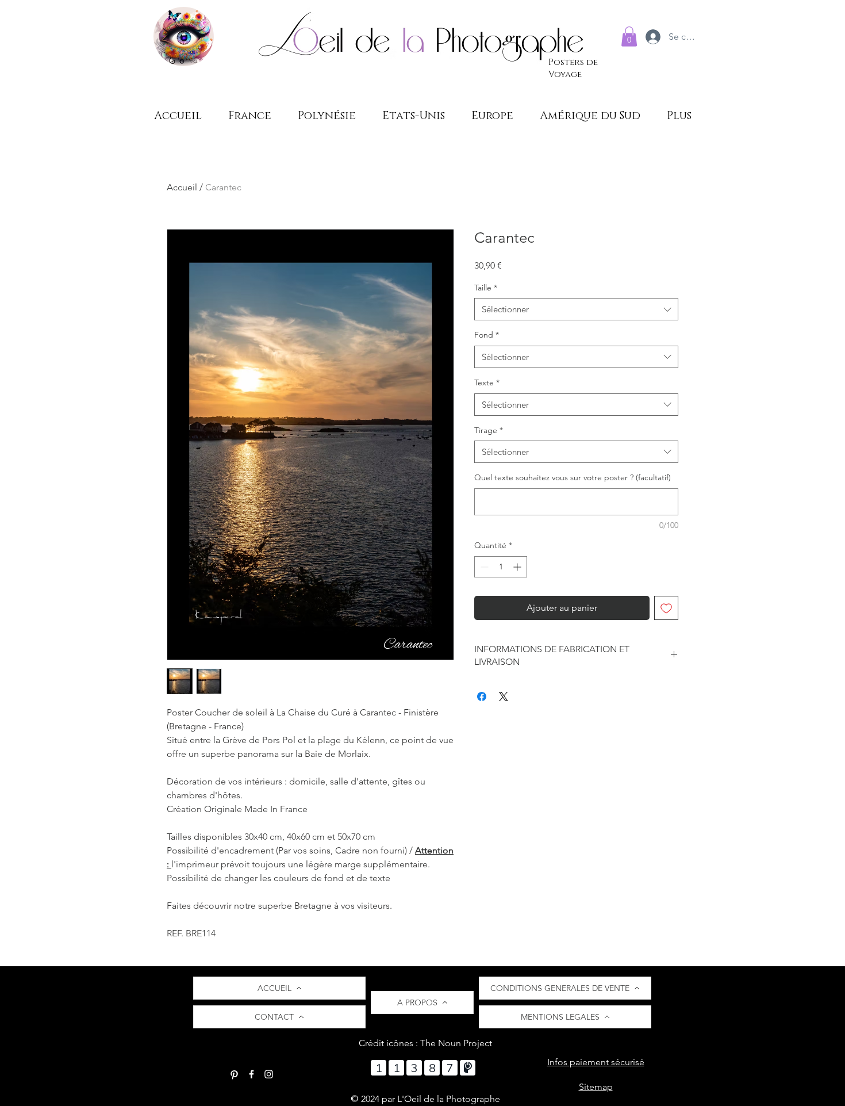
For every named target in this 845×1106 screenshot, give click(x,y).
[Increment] (518, 567)
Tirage (488, 430)
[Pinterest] (234, 1074)
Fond (486, 335)
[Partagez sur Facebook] (482, 696)
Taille (485, 287)
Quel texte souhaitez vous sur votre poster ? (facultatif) (572, 477)
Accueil (182, 187)
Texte (487, 382)
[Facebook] (251, 1074)
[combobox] (576, 309)
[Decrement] (483, 567)
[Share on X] (503, 696)
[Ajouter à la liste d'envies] (666, 608)
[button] (629, 36)
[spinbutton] (500, 567)
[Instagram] (269, 1074)
